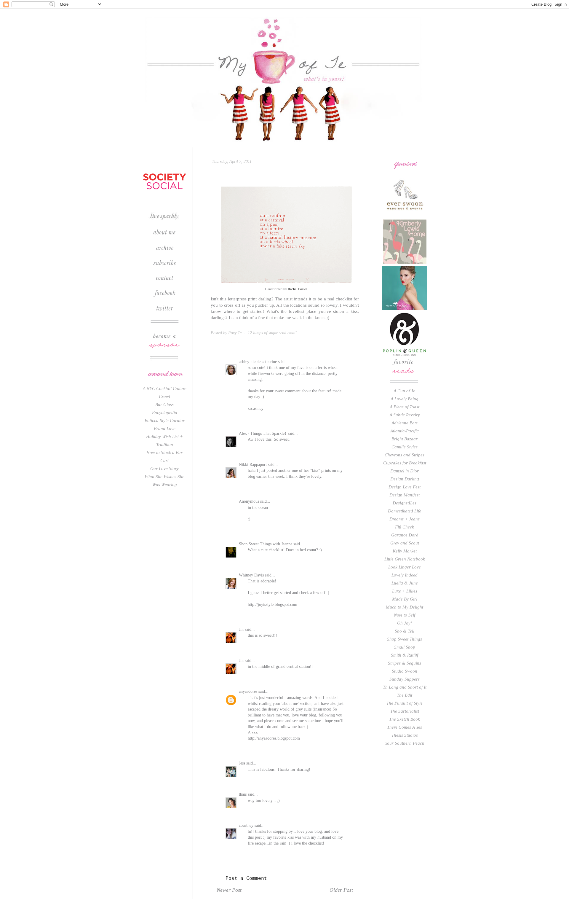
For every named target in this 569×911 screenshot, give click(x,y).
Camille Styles (404, 447)
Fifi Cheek (404, 527)
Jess (242, 763)
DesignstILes (404, 503)
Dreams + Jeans (404, 519)
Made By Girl (404, 599)
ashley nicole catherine (258, 361)
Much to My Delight (404, 607)
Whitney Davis (251, 575)
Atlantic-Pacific (404, 431)
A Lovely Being (404, 398)
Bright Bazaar (404, 439)
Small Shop (404, 647)
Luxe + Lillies (404, 591)
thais (243, 794)
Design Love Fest (405, 487)
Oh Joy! (404, 623)
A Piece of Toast (404, 406)
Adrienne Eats (404, 423)
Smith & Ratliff (404, 655)
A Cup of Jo (404, 390)
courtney (246, 825)
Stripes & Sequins (404, 663)
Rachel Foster (297, 289)
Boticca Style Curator (165, 420)
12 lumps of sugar (263, 333)
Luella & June (404, 583)
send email (288, 333)
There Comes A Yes (404, 727)
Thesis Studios (404, 735)
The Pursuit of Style (404, 703)
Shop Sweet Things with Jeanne (265, 544)
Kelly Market (405, 551)
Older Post (341, 890)
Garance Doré (404, 535)
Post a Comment (246, 878)
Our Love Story (164, 468)
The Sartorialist (404, 711)
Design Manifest (404, 495)
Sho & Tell (404, 631)
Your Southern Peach (404, 743)
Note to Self (404, 615)
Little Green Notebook (404, 559)
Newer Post (229, 890)
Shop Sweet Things (404, 639)
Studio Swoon (404, 671)
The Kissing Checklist (260, 172)
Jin (241, 629)
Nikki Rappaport (253, 464)
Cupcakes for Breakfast (404, 463)
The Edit (404, 695)
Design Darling (404, 479)
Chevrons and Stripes (404, 455)
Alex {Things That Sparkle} (263, 433)
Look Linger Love (404, 567)
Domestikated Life (404, 511)
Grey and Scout (404, 543)
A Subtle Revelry (404, 415)
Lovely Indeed (404, 575)
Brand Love (164, 428)
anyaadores (248, 691)
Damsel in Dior (404, 471)
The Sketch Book (404, 719)
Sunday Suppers (404, 679)
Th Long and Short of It (404, 687)
